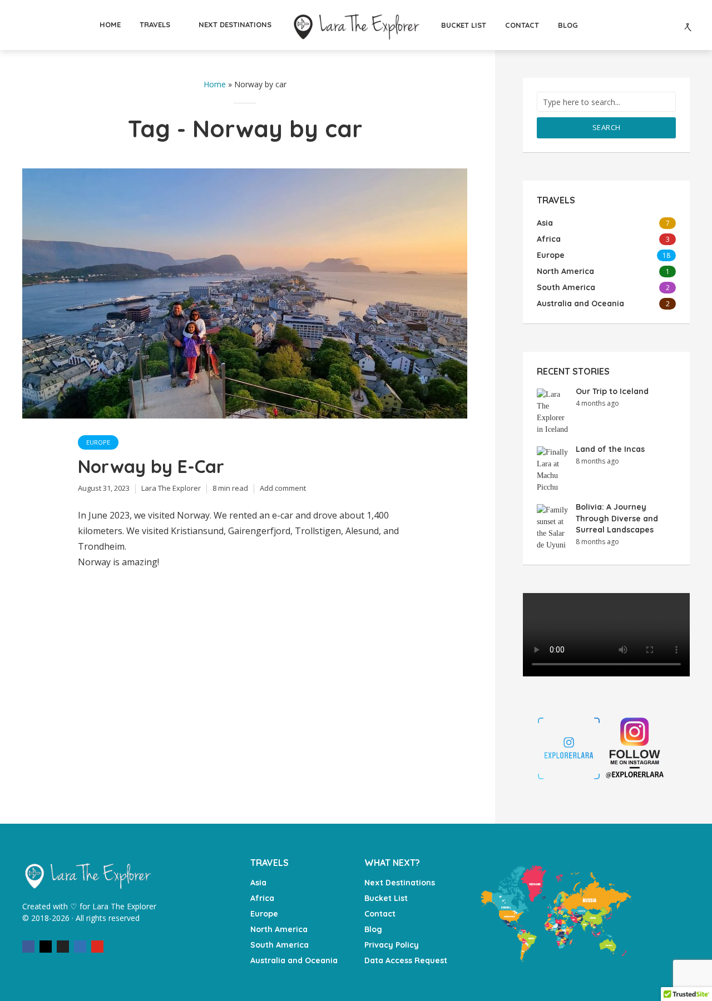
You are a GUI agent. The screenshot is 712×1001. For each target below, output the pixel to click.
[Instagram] (45, 946)
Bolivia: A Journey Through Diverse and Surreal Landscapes (617, 518)
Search (606, 127)
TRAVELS (155, 24)
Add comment (283, 488)
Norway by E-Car (151, 466)
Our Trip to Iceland (612, 391)
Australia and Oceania (294, 960)
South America (279, 945)
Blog (373, 929)
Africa (262, 898)
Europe (98, 442)
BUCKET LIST (463, 25)
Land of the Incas (610, 449)
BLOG (568, 25)
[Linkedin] (80, 946)
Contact (379, 914)
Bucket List (386, 898)
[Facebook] (28, 946)
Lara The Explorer (171, 488)
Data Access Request (405, 960)
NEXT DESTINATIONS (235, 24)
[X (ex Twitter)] (63, 946)
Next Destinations (399, 883)
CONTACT (522, 25)
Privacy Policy (391, 945)
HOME (110, 24)
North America (279, 929)
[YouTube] (97, 946)
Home (215, 84)
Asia (258, 883)
